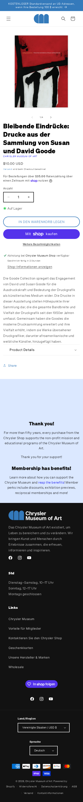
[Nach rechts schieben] (51, 117)
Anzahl (8, 188)
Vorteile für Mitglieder (25, 628)
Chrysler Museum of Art (20, 156)
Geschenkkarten (21, 648)
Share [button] (12, 365)
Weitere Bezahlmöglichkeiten (41, 244)
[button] (8, 18)
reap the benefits (51, 482)
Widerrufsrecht (28, 786)
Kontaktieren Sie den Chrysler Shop (35, 638)
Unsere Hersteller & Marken (29, 657)
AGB (74, 786)
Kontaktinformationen (50, 793)
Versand (7, 169)
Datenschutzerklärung (54, 786)
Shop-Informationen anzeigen (29, 266)
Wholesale (16, 667)
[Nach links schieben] (32, 117)
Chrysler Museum (21, 619)
